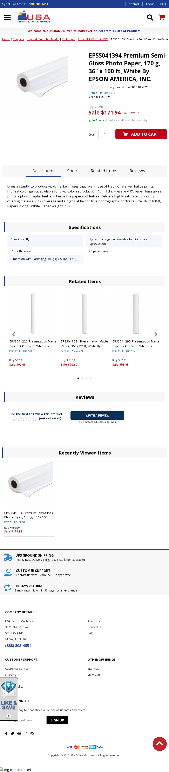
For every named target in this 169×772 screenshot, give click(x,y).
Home (6, 39)
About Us (94, 621)
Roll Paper (68, 39)
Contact (134, 4)
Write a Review (138, 87)
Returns (10, 680)
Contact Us (95, 627)
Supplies (18, 39)
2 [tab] (82, 378)
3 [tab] (86, 378)
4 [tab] (91, 378)
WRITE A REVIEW (97, 415)
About (150, 4)
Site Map (93, 668)
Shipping (10, 674)
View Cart (94, 674)
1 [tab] (78, 378)
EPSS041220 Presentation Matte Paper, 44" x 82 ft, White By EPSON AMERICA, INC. (32, 343)
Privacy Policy (14, 686)
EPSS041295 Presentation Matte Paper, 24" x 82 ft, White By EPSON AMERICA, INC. (136, 343)
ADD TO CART (145, 134)
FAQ (163, 4)
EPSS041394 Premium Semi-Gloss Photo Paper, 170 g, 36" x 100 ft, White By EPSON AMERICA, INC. (28, 515)
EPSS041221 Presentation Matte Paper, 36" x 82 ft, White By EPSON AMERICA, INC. (84, 343)
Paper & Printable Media (43, 39)
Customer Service (17, 668)
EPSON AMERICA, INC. (93, 39)
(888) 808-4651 (37, 4)
